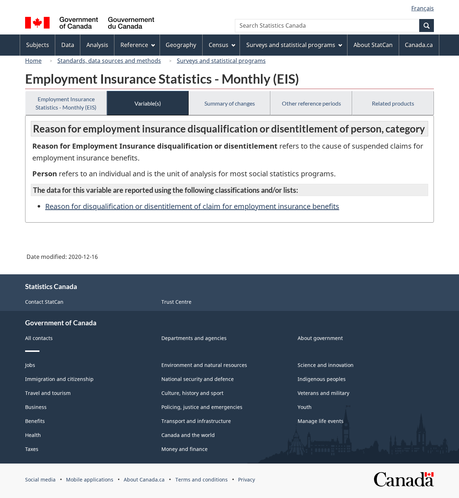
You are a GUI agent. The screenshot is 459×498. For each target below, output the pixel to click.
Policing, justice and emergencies (201, 407)
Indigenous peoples (322, 379)
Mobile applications (89, 479)
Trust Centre (176, 301)
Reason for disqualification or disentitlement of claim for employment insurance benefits (192, 206)
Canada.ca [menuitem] (419, 45)
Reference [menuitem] (134, 45)
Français (422, 8)
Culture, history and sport (192, 393)
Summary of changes (229, 103)
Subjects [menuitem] (37, 45)
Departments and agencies (194, 338)
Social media (40, 479)
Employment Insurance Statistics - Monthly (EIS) (66, 103)
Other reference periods (311, 103)
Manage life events (321, 421)
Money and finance (184, 449)
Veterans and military (323, 393)
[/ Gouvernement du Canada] (89, 24)
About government (320, 338)
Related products (393, 103)
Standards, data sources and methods (109, 61)
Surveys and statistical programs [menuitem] (290, 45)
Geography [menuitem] (181, 45)
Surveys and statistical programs (221, 61)
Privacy (246, 479)
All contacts (39, 338)
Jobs (30, 365)
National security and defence (197, 379)
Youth (305, 407)
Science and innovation (326, 365)
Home (33, 61)
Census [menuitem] (218, 45)
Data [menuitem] (67, 45)
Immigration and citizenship (59, 379)
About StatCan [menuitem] (373, 45)
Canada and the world (188, 435)
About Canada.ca (144, 479)
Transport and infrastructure (196, 421)
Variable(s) (147, 103)
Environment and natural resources (204, 365)
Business (36, 407)
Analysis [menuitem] (97, 45)
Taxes (31, 449)
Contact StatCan (44, 301)
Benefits (35, 421)
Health (33, 435)
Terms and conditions (201, 479)
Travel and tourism (48, 393)
